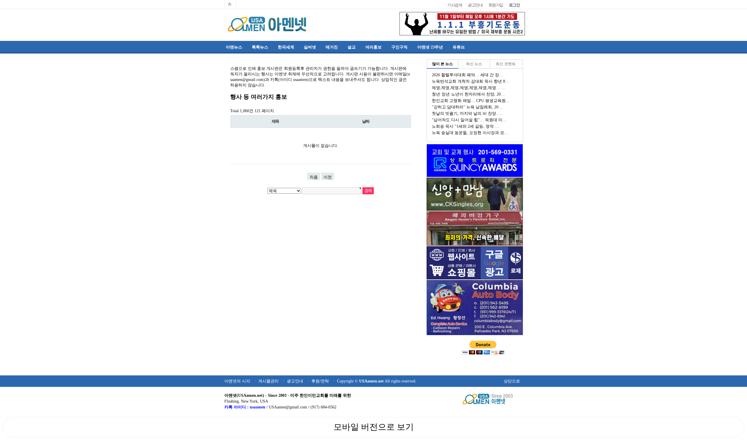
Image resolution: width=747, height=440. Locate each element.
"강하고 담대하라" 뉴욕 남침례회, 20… (467, 107)
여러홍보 (373, 47)
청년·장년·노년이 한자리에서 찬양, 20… (468, 94)
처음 (314, 177)
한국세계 (286, 47)
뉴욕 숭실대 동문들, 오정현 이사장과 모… (470, 132)
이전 (328, 177)
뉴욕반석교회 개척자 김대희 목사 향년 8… (470, 81)
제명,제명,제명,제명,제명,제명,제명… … (468, 87)
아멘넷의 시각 (237, 381)
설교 (352, 47)
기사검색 (454, 5)
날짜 (365, 121)
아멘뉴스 (234, 47)
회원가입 (495, 5)
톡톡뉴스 (260, 47)
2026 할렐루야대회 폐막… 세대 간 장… (467, 74)
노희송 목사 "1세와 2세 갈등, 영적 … (465, 126)
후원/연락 (320, 381)
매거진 (332, 47)
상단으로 (512, 381)
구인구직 (399, 47)
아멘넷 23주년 (430, 47)
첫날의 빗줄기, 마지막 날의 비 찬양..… (467, 113)
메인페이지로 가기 (230, 4)
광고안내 (475, 5)
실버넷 (310, 47)
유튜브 (459, 47)
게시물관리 (268, 381)
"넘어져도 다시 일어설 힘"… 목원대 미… (469, 119)
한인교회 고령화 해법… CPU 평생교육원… (471, 100)
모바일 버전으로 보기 (374, 427)
